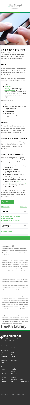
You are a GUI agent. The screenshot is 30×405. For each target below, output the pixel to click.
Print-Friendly (22, 47)
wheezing (7, 183)
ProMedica (14, 360)
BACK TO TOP (5, 207)
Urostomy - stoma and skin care (11, 216)
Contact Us (4, 346)
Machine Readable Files (14, 380)
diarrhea (19, 181)
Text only (23, 207)
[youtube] (28, 396)
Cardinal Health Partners (13, 354)
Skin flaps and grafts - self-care (11, 220)
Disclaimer (14, 348)
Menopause (8, 86)
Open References (7, 202)
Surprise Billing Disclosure (14, 371)
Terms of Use (10, 394)
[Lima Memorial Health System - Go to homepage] (15, 6)
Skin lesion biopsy (7, 231)
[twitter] (21, 396)
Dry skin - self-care (8, 218)
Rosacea (7, 88)
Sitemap (13, 365)
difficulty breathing (20, 183)
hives (11, 183)
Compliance (5, 373)
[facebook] (6, 396)
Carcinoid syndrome (10, 90)
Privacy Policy (19, 394)
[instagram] (13, 396)
